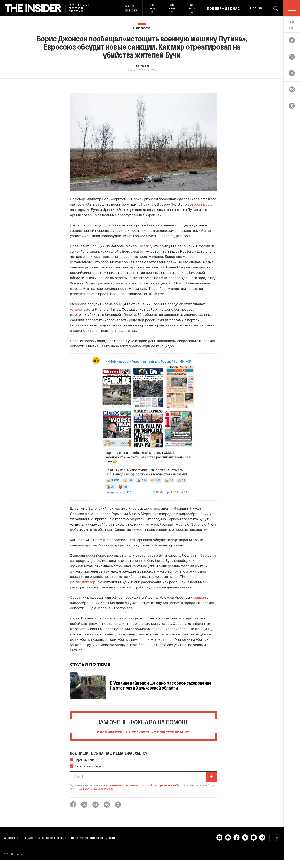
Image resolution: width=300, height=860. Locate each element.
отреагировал (201, 204)
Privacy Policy (89, 788)
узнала (76, 309)
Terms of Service (105, 788)
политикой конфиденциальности (158, 785)
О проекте (11, 837)
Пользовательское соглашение (44, 837)
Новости (141, 28)
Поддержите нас (223, 8)
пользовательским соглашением (121, 785)
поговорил (90, 582)
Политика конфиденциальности (93, 837)
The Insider (141, 65)
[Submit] (211, 777)
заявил (145, 246)
